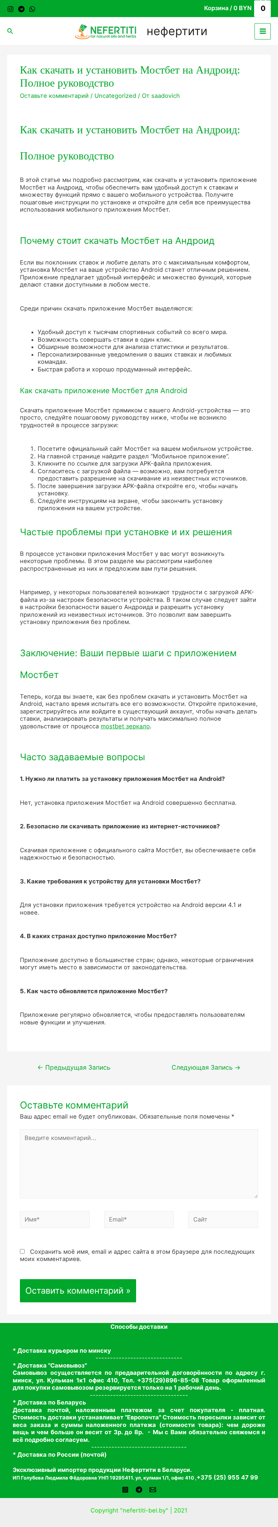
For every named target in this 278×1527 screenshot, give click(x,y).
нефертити (177, 31)
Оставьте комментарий (54, 95)
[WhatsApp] (32, 9)
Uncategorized (115, 95)
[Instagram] (10, 9)
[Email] (152, 1489)
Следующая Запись (206, 1067)
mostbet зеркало (125, 726)
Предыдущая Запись (73, 1067)
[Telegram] (21, 9)
